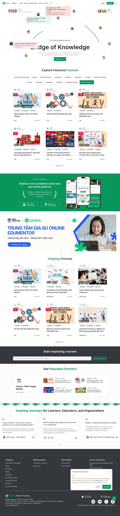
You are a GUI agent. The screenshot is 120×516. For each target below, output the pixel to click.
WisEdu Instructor (43, 3)
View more (59, 166)
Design (34, 77)
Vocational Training (100, 77)
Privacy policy (65, 463)
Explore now (59, 59)
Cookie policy (97, 480)
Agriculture (58, 77)
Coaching (88, 77)
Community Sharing (71, 82)
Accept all (107, 487)
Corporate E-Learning (40, 463)
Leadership (39, 82)
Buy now (69, 296)
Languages (49, 82)
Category (14, 3)
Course (21, 3)
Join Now (37, 120)
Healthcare (68, 77)
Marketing (78, 77)
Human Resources (45, 77)
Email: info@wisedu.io (11, 505)
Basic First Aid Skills (95, 468)
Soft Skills (59, 82)
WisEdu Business (32, 3)
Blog (25, 3)
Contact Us (36, 466)
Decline (98, 487)
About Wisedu (65, 466)
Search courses (85, 82)
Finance (29, 82)
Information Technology (21, 77)
